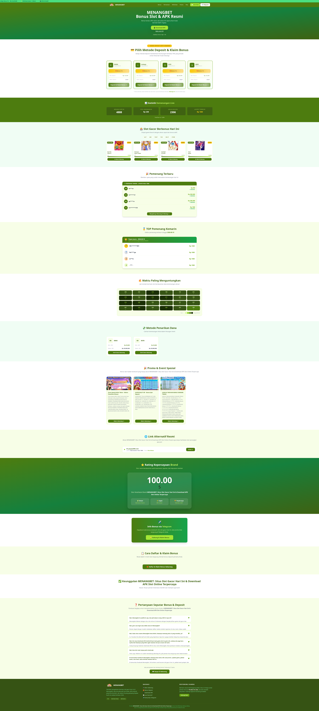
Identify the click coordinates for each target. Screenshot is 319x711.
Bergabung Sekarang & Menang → (159, 214)
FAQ (187, 4)
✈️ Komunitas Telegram (149, 697)
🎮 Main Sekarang (148, 687)
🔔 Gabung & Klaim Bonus (159, 537)
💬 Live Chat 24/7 (147, 695)
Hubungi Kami (184, 695)
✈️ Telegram (205, 4)
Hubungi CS (172, 91)
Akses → (190, 449)
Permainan (167, 4)
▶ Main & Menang (119, 159)
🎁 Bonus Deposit (148, 690)
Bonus (159, 4)
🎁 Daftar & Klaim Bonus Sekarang (159, 567)
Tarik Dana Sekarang (119, 352)
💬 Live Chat (195, 4)
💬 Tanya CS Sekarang (159, 671)
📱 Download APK (159, 28)
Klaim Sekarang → (119, 421)
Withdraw (174, 4)
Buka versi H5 (159, 31)
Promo (181, 4)
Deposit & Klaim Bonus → (118, 85)
